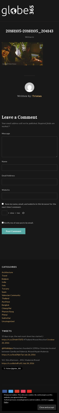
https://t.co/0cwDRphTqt (13, 354)
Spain (4, 292)
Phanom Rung (8, 311)
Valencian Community (11, 295)
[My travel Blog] (17, 10)
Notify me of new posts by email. (18, 223)
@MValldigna (7, 348)
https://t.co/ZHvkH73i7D (12, 339)
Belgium (5, 279)
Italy (4, 285)
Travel (4, 275)
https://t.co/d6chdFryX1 (12, 363)
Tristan (37, 96)
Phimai (4, 315)
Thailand (5, 298)
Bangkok (5, 305)
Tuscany (5, 288)
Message (6, 133)
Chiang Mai (6, 308)
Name (4, 161)
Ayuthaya (6, 301)
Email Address (8, 175)
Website (6, 190)
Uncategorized (8, 321)
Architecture (7, 272)
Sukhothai (6, 318)
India (4, 282)
